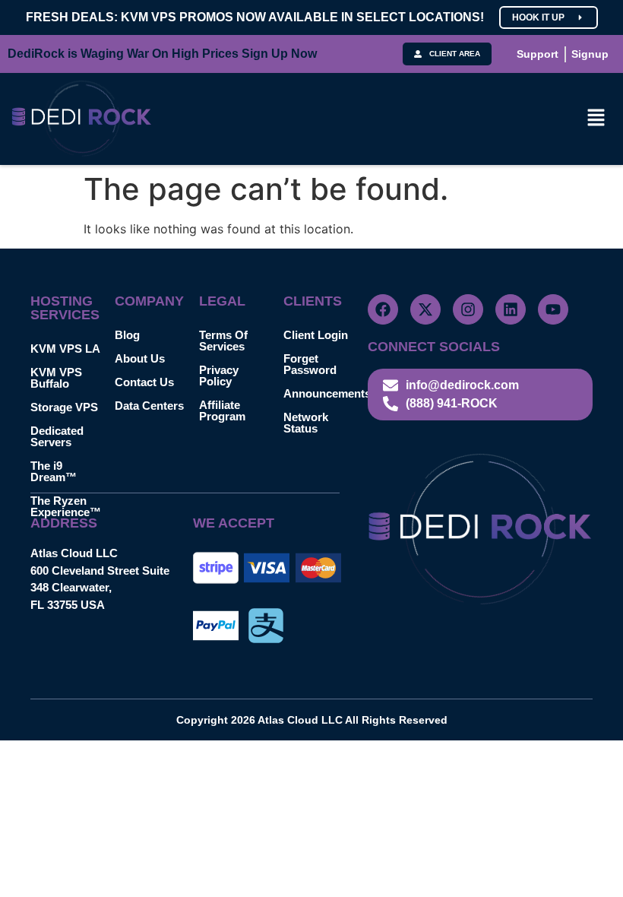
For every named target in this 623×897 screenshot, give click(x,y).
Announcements (325, 393)
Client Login (315, 334)
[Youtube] (553, 309)
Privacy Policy (219, 375)
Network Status (305, 422)
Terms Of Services (223, 340)
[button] (596, 119)
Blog (127, 334)
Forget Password (310, 364)
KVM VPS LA (65, 348)
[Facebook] (383, 309)
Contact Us (144, 382)
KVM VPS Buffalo (56, 378)
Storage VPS (64, 407)
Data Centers (149, 405)
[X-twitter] (425, 309)
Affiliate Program (222, 410)
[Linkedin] (510, 309)
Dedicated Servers (57, 436)
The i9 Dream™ (53, 471)
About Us (140, 358)
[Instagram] (468, 309)
